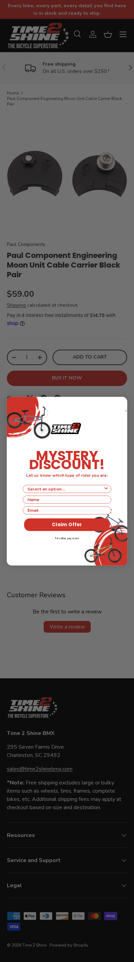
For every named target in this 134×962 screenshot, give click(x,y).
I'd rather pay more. (67, 538)
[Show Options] (106, 489)
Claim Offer (67, 524)
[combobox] (65, 489)
